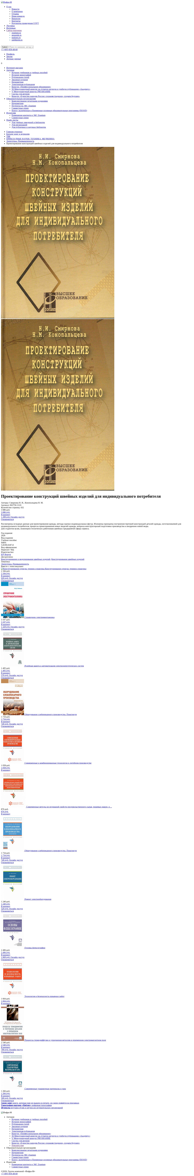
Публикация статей (20, 77)
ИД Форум (6, 554)
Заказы (9, 56)
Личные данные (13, 59)
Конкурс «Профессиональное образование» (31, 87)
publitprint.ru (17, 40)
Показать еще (18, 1145)
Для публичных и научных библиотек (29, 127)
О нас (8, 7)
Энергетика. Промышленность (15, 564)
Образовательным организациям (21, 99)
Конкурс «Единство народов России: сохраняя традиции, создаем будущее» (46, 96)
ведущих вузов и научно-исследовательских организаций (32, 1108)
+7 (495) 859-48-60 (9, 49)
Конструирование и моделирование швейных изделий (25, 559)
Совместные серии (20, 108)
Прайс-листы (12, 120)
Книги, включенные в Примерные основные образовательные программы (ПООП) (49, 110)
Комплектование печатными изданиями (30, 101)
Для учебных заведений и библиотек (28, 122)
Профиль (10, 54)
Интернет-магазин (14, 68)
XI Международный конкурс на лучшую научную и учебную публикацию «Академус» (51, 89)
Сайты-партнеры (14, 30)
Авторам (10, 70)
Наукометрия (17, 82)
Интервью (11, 28)
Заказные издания (20, 80)
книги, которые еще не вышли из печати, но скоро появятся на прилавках (40, 1103)
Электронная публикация (23, 84)
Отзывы (15, 14)
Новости (15, 9)
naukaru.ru (16, 37)
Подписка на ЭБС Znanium (24, 106)
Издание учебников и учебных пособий (30, 72)
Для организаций (19, 125)
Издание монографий (21, 75)
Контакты (16, 21)
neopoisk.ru (16, 35)
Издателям (11, 113)
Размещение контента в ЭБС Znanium (28, 115)
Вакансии (16, 18)
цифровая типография (26, 1105)
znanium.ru (16, 33)
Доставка (10, 26)
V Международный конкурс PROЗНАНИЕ (31, 91)
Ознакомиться (7, 519)
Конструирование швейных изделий (67, 559)
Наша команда (18, 16)
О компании (17, 11)
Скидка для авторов (21, 94)
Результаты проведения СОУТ (25, 23)
